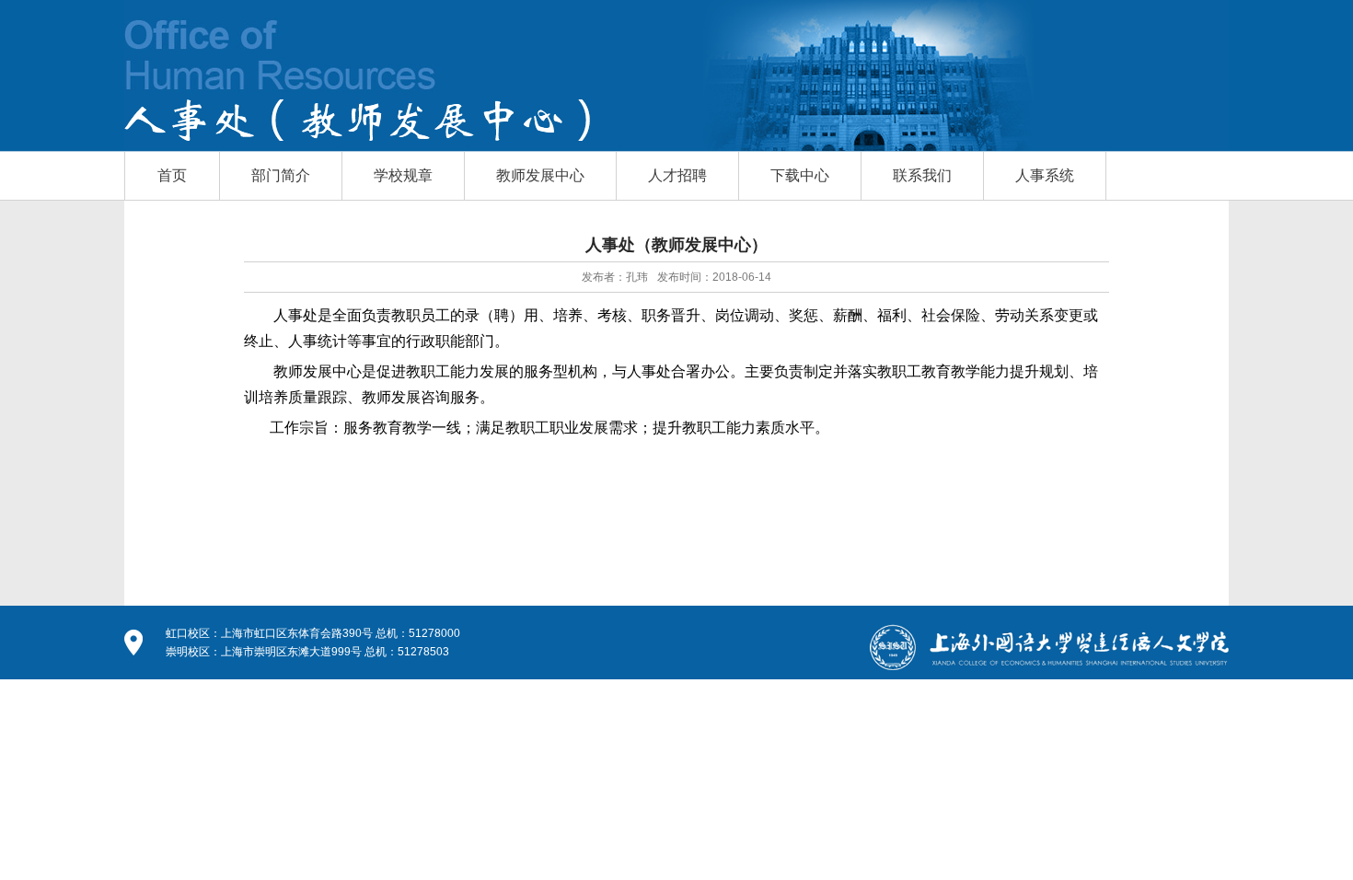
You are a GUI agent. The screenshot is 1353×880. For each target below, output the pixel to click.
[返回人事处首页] (280, 88)
